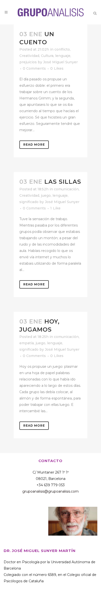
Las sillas (62, 181)
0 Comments (34, 68)
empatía (26, 343)
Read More (34, 144)
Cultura (47, 56)
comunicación (66, 189)
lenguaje (62, 56)
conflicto (62, 49)
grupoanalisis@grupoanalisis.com (50, 491)
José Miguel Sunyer (60, 62)
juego (46, 195)
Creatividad (29, 56)
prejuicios (28, 62)
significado (28, 202)
